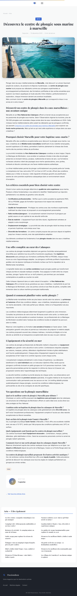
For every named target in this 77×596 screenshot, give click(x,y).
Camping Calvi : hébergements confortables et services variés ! (20, 525)
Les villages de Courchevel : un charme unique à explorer (56, 556)
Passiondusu (13, 575)
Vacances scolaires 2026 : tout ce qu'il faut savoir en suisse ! (54, 519)
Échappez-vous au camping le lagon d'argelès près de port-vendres (20, 544)
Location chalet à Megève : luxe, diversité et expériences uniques (55, 525)
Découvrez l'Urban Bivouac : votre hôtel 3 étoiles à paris (18, 556)
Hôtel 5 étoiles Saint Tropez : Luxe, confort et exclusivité (19, 550)
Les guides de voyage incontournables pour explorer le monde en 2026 (55, 531)
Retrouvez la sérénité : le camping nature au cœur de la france (19, 531)
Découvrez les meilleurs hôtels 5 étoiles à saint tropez (56, 537)
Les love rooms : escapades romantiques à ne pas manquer (20, 519)
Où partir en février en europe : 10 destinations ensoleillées (52, 544)
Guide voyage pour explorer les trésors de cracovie (19, 537)
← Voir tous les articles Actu (15, 494)
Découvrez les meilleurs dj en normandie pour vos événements (56, 550)
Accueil (5, 13)
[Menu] (42, 3)
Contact (24, 585)
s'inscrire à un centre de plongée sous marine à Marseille (35, 126)
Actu (10, 13)
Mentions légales (15, 585)
